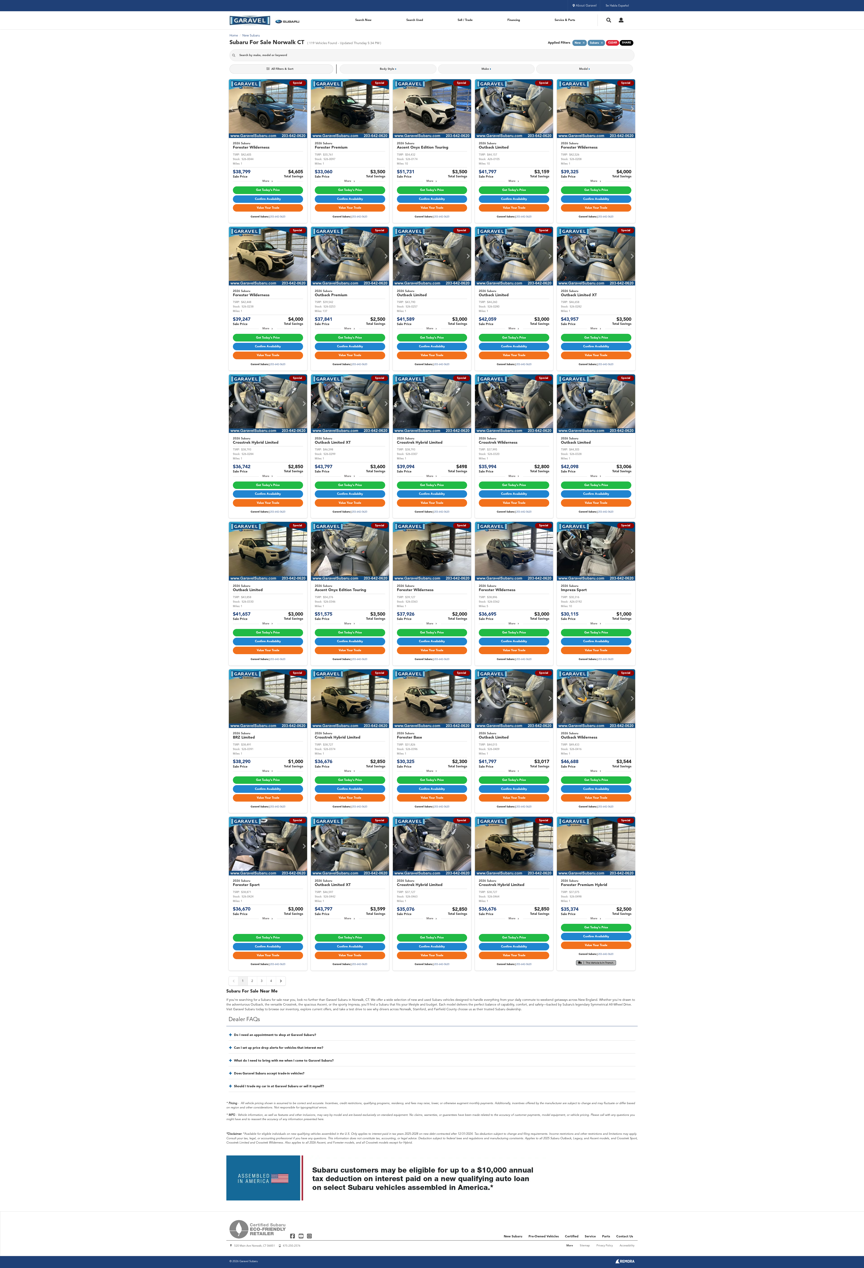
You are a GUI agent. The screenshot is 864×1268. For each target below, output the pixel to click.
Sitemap (585, 1245)
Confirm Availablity (268, 199)
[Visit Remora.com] (624, 1262)
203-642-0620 (277, 217)
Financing (513, 20)
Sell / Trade (465, 20)
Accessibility (627, 1245)
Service (590, 1236)
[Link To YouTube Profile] (301, 1236)
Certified (571, 1236)
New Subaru (513, 1236)
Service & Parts (565, 20)
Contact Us (624, 1236)
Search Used (414, 20)
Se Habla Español (617, 5)
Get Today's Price (268, 190)
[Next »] (281, 980)
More (265, 181)
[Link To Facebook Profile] (293, 1236)
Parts (606, 1236)
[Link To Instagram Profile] (309, 1236)
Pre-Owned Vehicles (544, 1236)
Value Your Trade (268, 207)
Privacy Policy (604, 1245)
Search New (363, 20)
